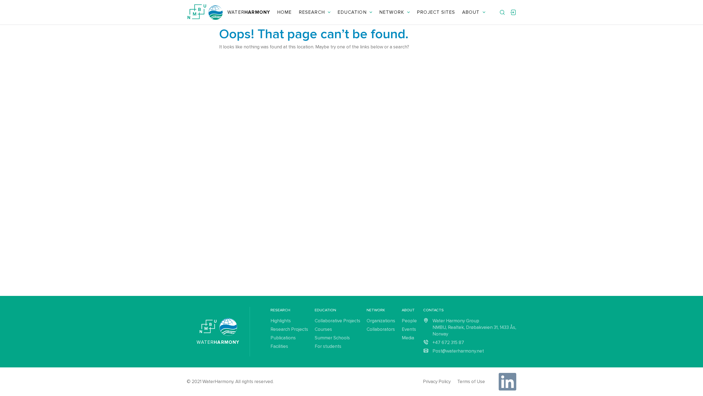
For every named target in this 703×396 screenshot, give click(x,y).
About (471, 12)
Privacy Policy (437, 381)
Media (408, 338)
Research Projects (289, 329)
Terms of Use (471, 381)
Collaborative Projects (337, 321)
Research (312, 12)
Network (391, 12)
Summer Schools (332, 338)
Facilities (279, 346)
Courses (323, 329)
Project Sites (436, 12)
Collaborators (381, 329)
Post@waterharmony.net (458, 351)
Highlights (280, 321)
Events (409, 329)
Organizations (381, 321)
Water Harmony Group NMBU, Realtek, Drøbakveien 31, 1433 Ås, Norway (474, 327)
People (409, 321)
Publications (283, 338)
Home (284, 12)
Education (352, 12)
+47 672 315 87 (448, 342)
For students (328, 346)
